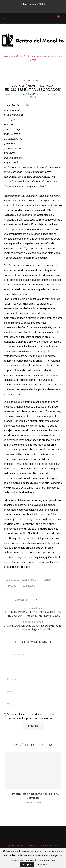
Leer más (42, 864)
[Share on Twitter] (45, 599)
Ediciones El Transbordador (21, 580)
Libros (47, 580)
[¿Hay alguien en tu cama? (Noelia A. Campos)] (33, 770)
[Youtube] (33, 8)
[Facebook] (19, 8)
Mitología (11, 586)
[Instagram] (28, 8)
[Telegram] (47, 8)
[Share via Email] (52, 599)
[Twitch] (42, 8)
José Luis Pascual (32, 94)
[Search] (62, 18)
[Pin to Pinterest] (48, 599)
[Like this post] (38, 599)
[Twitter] (23, 8)
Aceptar (27, 864)
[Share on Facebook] (42, 599)
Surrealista (29, 586)
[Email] (38, 8)
